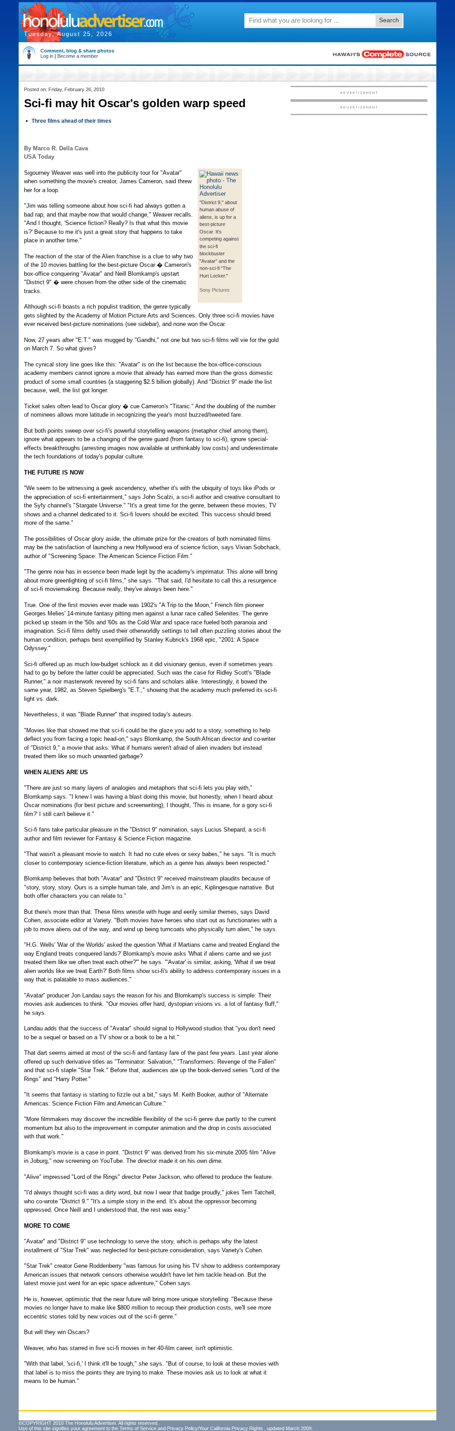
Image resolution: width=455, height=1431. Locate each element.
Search (389, 20)
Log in (46, 56)
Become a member (77, 56)
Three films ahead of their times (72, 121)
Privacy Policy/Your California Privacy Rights (215, 1428)
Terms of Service (138, 1428)
